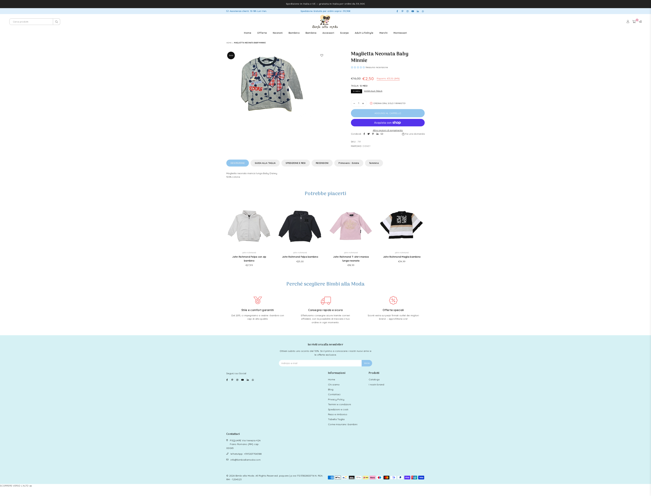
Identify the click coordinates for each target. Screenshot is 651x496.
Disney (366, 146)
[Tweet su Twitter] (368, 134)
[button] (358, 67)
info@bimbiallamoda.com (245, 459)
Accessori (328, 32)
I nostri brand (376, 384)
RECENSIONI (322, 163)
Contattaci (334, 394)
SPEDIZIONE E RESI (295, 163)
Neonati (278, 32)
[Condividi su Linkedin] (377, 134)
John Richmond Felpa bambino (300, 256)
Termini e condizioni (339, 404)
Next (429, 237)
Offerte (262, 32)
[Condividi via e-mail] (382, 134)
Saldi (231, 55)
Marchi (383, 32)
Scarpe (344, 32)
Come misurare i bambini (342, 424)
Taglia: (359, 85)
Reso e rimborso (337, 414)
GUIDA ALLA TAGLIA (265, 163)
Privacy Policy (336, 399)
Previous (222, 237)
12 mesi (356, 91)
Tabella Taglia (336, 419)
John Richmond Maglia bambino (402, 256)
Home (247, 32)
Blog (330, 389)
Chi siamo (334, 384)
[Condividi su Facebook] (364, 134)
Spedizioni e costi (338, 409)
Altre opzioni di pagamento (388, 130)
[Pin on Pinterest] (373, 134)
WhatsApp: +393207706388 (246, 453)
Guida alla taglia (373, 91)
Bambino (294, 32)
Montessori (400, 32)
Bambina (311, 32)
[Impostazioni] (639, 21)
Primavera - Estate (349, 163)
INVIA (367, 363)
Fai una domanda (415, 133)
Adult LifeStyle (364, 32)
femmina (374, 163)
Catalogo (374, 379)
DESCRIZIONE (238, 163)
